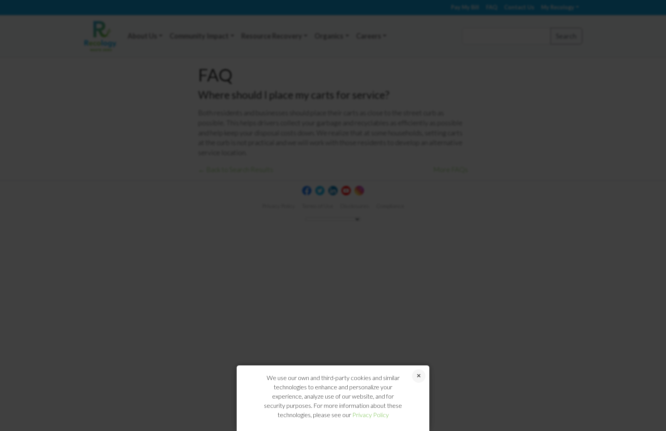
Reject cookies (419, 376)
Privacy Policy (370, 414)
